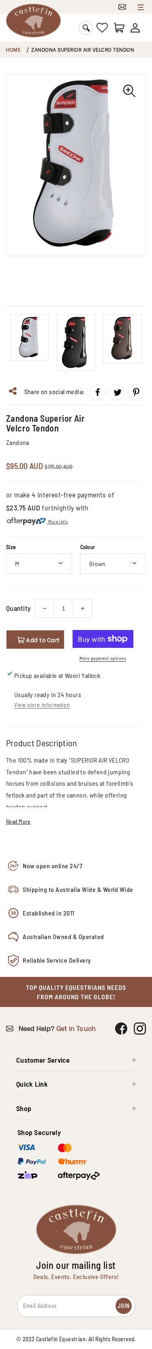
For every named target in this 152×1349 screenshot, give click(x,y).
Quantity (18, 608)
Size (11, 546)
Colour (88, 546)
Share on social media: (53, 391)
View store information (42, 704)
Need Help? (56, 1028)
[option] (76, 165)
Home (13, 49)
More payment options (102, 658)
